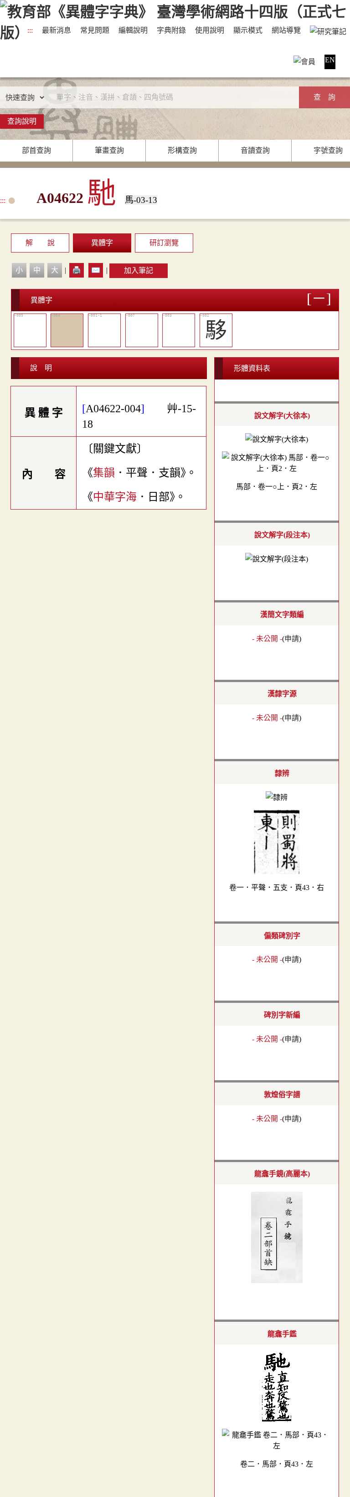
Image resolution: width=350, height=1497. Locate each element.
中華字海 (115, 497)
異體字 (102, 243)
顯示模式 (247, 30)
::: (30, 30)
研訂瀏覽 (164, 243)
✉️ (95, 270)
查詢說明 (21, 121)
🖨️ (76, 270)
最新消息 (56, 30)
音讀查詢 (255, 150)
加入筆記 (138, 270)
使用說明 (209, 30)
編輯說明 (133, 30)
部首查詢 (36, 150)
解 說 (40, 243)
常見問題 (94, 30)
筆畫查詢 (109, 150)
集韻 (104, 473)
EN (330, 60)
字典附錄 (171, 30)
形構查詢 (182, 150)
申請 (291, 638)
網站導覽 (286, 30)
